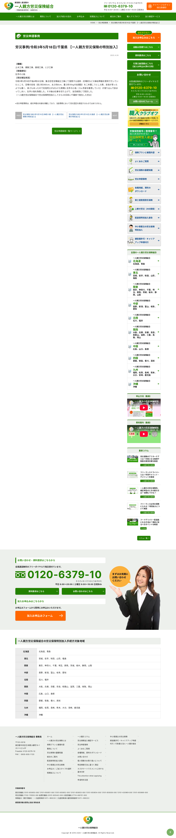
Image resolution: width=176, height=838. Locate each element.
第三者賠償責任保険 (144, 200)
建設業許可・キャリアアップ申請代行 (145, 240)
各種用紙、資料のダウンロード (143, 189)
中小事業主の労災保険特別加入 (145, 228)
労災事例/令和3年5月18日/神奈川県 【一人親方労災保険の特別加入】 (42, 115)
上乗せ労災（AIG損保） (145, 209)
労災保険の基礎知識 (144, 170)
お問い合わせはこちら (83, 591)
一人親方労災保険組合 (88, 827)
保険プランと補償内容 (145, 152)
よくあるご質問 (142, 161)
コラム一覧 (143, 538)
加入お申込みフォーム (40, 615)
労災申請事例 (141, 179)
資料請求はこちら (143, 55)
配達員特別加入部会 (144, 217)
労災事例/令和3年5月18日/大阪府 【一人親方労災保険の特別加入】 (90, 115)
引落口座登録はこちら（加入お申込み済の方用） (143, 65)
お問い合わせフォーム (143, 101)
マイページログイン (161, 6)
